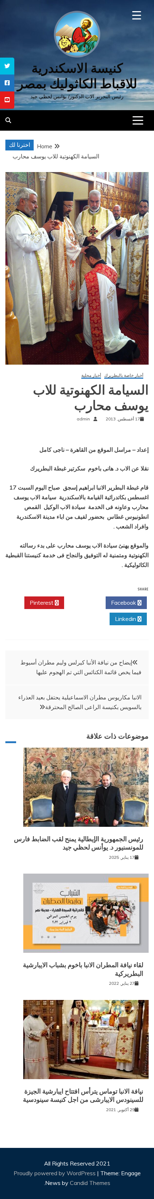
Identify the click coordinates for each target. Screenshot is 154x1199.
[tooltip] (7, 66)
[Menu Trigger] (136, 15)
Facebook (124, 602)
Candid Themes (90, 1182)
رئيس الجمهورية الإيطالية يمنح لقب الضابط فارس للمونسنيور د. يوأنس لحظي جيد (78, 843)
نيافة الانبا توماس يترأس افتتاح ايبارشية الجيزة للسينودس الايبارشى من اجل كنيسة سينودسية (83, 1095)
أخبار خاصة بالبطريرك (123, 375)
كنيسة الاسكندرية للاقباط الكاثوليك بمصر (77, 76)
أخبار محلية (91, 375)
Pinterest (42, 602)
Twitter (83, 602)
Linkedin (126, 618)
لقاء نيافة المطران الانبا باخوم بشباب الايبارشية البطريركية (83, 969)
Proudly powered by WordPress (55, 1173)
